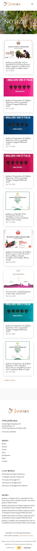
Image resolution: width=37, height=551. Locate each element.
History (4, 447)
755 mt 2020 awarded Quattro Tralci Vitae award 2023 (18, 292)
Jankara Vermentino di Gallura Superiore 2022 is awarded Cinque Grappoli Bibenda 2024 (18, 179)
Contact (4, 461)
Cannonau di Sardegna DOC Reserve (14, 486)
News (4, 458)
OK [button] (19, 548)
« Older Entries (9, 380)
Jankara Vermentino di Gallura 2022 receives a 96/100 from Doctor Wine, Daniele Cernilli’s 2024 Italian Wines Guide (18, 256)
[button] (32, 5)
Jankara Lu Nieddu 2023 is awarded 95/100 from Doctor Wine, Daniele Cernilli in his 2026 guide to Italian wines (18, 65)
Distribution (6, 455)
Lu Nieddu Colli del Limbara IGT (13, 477)
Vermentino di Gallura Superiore (13, 474)
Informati (27, 548)
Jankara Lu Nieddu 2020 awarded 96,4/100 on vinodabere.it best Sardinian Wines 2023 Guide (17, 217)
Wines (4, 444)
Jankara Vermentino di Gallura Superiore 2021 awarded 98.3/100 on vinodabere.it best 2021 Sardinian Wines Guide (18, 366)
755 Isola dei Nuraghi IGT (11, 480)
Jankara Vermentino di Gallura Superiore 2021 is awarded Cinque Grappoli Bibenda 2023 (18, 328)
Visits (4, 452)
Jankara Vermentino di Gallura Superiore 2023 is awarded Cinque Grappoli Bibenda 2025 (18, 141)
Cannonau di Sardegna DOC (11, 483)
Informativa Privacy (26, 536)
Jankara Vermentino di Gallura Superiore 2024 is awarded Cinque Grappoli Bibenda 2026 (18, 103)
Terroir (4, 450)
